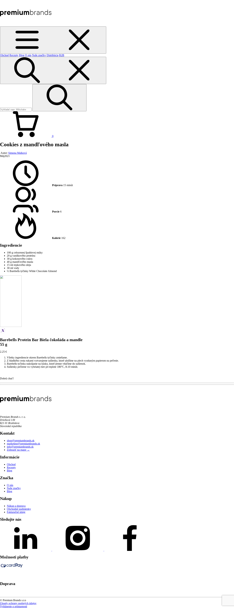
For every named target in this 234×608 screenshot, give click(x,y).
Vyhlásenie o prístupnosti (13, 606)
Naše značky (39, 55)
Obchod (4, 55)
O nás (28, 55)
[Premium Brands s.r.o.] (25, 411)
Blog (21, 55)
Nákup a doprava (16, 505)
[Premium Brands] (25, 24)
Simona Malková (17, 152)
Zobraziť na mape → (18, 449)
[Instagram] (78, 549)
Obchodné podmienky (19, 508)
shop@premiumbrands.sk (20, 440)
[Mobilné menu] (53, 40)
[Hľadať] (53, 70)
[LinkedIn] (26, 549)
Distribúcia (52, 55)
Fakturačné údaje (16, 512)
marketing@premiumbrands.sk (23, 443)
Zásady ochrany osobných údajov (18, 603)
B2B (61, 55)
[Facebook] (130, 549)
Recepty (13, 55)
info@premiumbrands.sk (20, 446)
